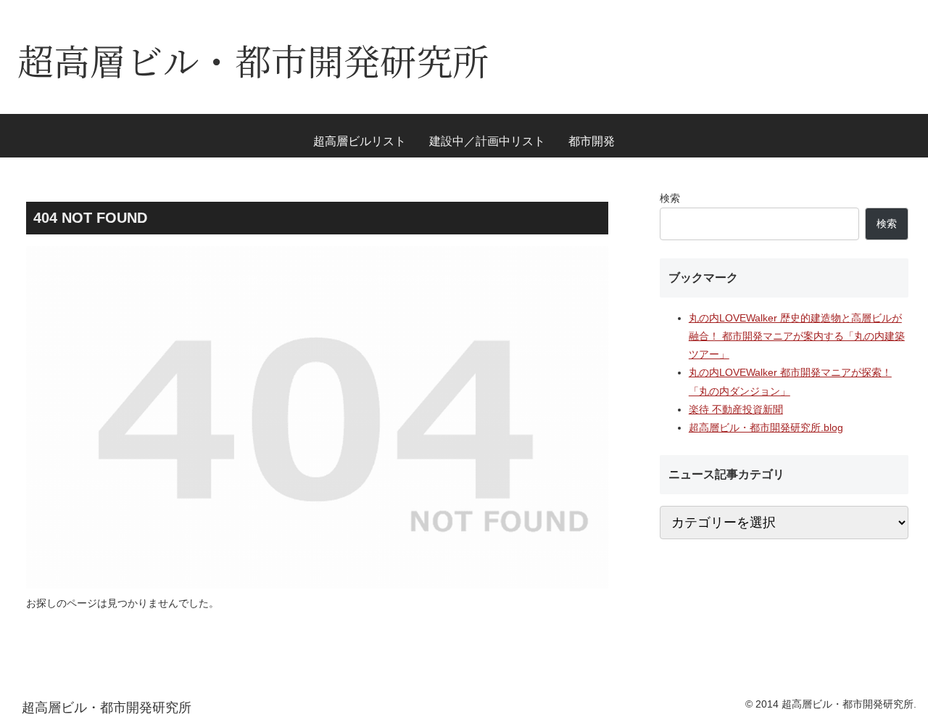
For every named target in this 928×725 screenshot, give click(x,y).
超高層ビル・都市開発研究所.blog (766, 427)
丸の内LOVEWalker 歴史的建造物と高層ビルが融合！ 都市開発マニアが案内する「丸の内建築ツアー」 (797, 336)
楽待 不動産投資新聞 (736, 409)
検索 (670, 198)
